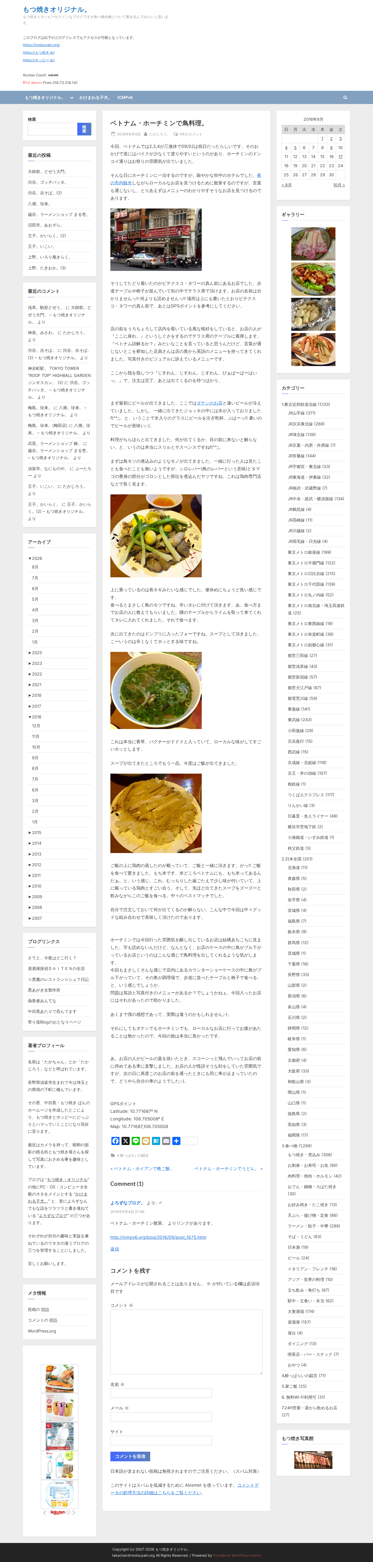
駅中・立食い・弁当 (306, 1300)
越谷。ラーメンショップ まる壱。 (59, 214)
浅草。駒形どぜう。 (46, 307)
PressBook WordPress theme (237, 1555)
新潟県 (294, 995)
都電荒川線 (298, 698)
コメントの (42, 1320)
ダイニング (298, 1343)
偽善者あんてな (42, 1000)
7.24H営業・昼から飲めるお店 (309, 1407)
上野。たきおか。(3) (47, 267)
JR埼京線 (296, 434)
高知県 (294, 1124)
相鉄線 (294, 784)
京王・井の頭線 (302, 773)
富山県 (294, 1006)
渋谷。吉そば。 (42, 350)
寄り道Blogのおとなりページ (54, 1022)
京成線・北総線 (302, 762)
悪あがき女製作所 (44, 990)
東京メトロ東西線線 (306, 623)
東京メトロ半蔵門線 (306, 562)
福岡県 (294, 1135)
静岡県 (294, 1028)
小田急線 (296, 730)
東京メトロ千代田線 (306, 584)
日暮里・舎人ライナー (308, 816)
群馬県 (294, 942)
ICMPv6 (125, 97)
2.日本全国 (291, 858)
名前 (117, 1384)
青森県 (294, 878)
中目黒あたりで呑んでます (52, 1011)
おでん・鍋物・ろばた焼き (312, 1186)
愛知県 (294, 1049)
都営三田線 (298, 655)
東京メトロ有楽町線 (306, 634)
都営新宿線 (298, 677)
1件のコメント (190, 134)
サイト (116, 1431)
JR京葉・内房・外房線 (308, 445)
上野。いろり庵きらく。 (50, 256)
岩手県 (294, 899)
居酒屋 (294, 1322)
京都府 (294, 1060)
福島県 (294, 921)
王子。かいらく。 (44, 504)
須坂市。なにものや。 (48, 468)
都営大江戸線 (300, 687)
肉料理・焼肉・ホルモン (310, 1175)
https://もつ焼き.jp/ (39, 52)
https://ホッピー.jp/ (39, 60)
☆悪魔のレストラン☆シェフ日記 (58, 979)
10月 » (339, 184)
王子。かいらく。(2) (47, 235)
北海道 (294, 867)
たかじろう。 (160, 134)
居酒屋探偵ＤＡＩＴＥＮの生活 (56, 968)
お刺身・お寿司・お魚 (308, 1165)
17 (340, 156)
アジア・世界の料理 (306, 1279)
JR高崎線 (296, 520)
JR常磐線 (296, 455)
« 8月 (287, 184)
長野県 (294, 974)
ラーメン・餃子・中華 (308, 1225)
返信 (114, 1249)
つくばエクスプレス (306, 794)
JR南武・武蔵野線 (304, 488)
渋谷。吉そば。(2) (45, 192)
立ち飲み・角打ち (304, 1290)
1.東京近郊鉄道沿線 (299, 404)
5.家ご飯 (289, 1386)
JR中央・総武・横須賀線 (310, 498)
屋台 (292, 1332)
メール (119, 1408)
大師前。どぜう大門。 (48, 171)
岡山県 (294, 1092)
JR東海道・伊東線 (304, 477)
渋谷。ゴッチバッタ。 (48, 182)
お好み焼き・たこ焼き (308, 1204)
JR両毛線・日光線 (304, 541)
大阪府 (294, 1070)
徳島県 (294, 1113)
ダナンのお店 (210, 403)
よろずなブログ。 (127, 1202)
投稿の (38, 1309)
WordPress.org (42, 1330)
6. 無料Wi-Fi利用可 (299, 1397)
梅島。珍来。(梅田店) (47, 425)
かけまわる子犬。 (95, 97)
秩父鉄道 (296, 848)
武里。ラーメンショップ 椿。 (55, 443)
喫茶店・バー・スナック (310, 1354)
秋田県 (294, 889)
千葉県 (294, 963)
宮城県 (294, 910)
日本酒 (294, 1247)
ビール (294, 1257)
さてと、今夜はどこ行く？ (52, 957)
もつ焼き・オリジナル (67, 1179)
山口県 (294, 1102)
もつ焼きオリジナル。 (57, 9)
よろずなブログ (53, 1215)
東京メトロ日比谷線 (306, 573)
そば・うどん (300, 1236)
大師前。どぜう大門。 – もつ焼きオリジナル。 (59, 314)
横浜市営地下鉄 (302, 826)
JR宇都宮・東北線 (304, 466)
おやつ (294, 1364)
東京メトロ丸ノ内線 (306, 594)
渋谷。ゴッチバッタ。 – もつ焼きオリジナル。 (59, 390)
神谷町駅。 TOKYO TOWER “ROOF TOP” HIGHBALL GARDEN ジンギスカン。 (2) (59, 375)
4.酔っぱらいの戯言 (133, 1155)
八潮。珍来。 (40, 203)
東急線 (294, 708)
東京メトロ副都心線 (306, 644)
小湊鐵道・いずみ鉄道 (308, 837)
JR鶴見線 (296, 509)
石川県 (294, 1017)
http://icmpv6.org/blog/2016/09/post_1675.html (158, 1237)
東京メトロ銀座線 (304, 552)
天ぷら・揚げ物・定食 (308, 1215)
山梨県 (294, 985)
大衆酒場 (296, 1311)
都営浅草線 (298, 666)
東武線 (294, 719)
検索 (32, 119)
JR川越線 (296, 530)
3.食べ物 (289, 1145)
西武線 (294, 751)
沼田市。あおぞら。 (46, 225)
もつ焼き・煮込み (304, 1154)
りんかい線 (298, 805)
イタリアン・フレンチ (308, 1268)
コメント (121, 1305)
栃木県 (294, 931)
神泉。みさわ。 (42, 332)
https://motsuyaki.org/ (41, 45)
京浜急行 (296, 741)
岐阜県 (294, 1038)
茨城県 (294, 953)
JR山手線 (296, 412)
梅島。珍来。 (40, 407)
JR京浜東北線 (300, 423)
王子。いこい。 (42, 246)
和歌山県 (296, 1081)
